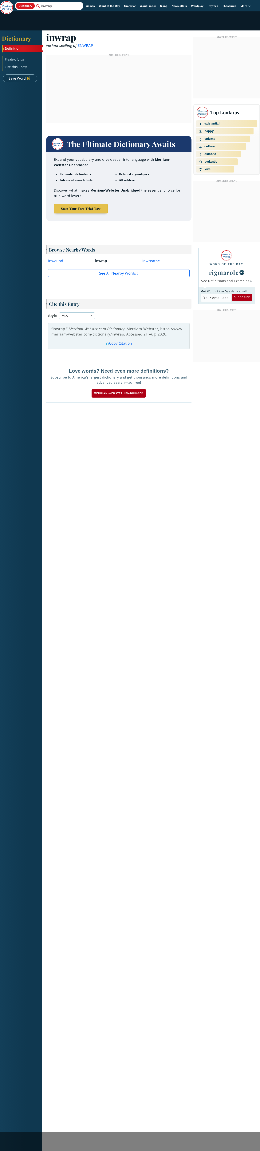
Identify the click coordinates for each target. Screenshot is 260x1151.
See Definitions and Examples (225, 281)
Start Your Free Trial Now (81, 209)
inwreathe (151, 260)
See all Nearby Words (117, 273)
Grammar (130, 5)
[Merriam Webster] (226, 255)
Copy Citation (120, 343)
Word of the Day (109, 5)
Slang (163, 5)
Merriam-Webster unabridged (119, 393)
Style (52, 316)
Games (90, 5)
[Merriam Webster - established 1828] (6, 4)
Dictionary (16, 38)
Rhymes (213, 5)
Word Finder (148, 5)
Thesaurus (229, 5)
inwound (55, 260)
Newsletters (179, 5)
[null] (241, 272)
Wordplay (197, 5)
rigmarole (224, 272)
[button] (246, 6)
